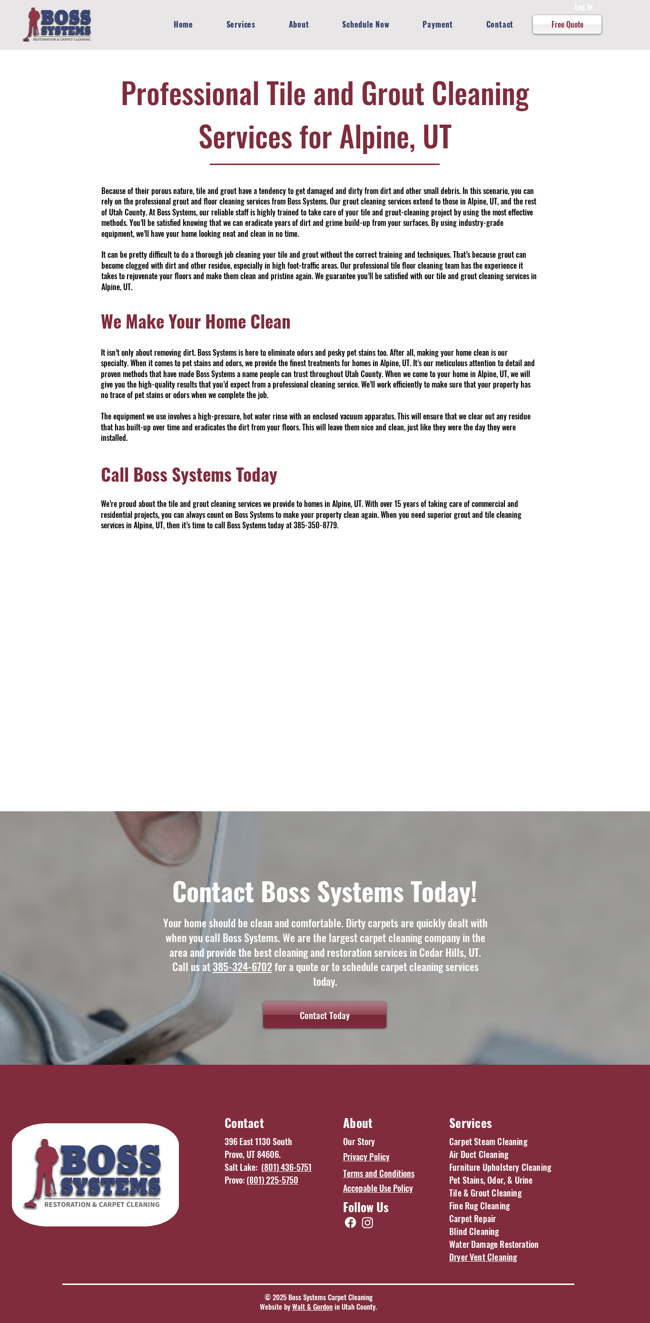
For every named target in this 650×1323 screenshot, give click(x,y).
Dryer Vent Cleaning (483, 1257)
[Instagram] (367, 1222)
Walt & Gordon (312, 1306)
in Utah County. (355, 1306)
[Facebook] (350, 1222)
